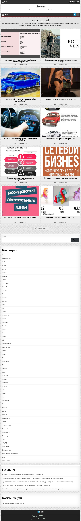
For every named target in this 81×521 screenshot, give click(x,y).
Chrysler (5, 287)
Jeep (4, 336)
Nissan (4, 368)
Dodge (4, 297)
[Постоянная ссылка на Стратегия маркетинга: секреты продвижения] (20, 161)
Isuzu (4, 329)
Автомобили (6, 429)
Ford (3, 308)
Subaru (4, 404)
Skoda (4, 393)
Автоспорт (5, 436)
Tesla (4, 411)
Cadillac (4, 276)
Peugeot (5, 375)
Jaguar (4, 333)
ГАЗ (3, 439)
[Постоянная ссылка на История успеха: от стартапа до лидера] (60, 161)
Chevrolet (5, 283)
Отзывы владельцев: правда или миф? (20, 217)
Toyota (4, 414)
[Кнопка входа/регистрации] (75, 14)
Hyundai (5, 322)
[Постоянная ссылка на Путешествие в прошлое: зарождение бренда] (60, 43)
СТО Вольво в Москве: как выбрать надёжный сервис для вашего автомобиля (26, 485)
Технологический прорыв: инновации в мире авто (20, 139)
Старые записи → (43, 228)
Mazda (4, 358)
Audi (3, 262)
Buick (4, 272)
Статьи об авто (6, 450)
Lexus (4, 350)
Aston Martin (6, 258)
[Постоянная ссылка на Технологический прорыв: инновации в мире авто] (20, 122)
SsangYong (5, 400)
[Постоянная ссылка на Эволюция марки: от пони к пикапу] (60, 201)
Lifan (3, 354)
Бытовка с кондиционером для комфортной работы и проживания (22, 474)
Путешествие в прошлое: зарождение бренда (61, 61)
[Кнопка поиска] (77, 14)
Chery (4, 280)
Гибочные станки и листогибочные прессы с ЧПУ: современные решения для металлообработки (32, 478)
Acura (4, 255)
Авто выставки (6, 425)
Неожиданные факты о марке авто (60, 138)
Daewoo (5, 294)
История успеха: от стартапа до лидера (60, 178)
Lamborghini (6, 343)
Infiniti (4, 326)
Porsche (5, 382)
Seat (3, 390)
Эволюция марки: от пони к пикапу (60, 217)
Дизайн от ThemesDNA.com (41, 519)
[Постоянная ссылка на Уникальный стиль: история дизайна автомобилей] (20, 82)
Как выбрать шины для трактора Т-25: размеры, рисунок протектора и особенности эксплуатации (32, 489)
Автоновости (6, 432)
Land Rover (6, 347)
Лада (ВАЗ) (5, 446)
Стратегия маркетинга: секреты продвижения (20, 179)
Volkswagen (6, 418)
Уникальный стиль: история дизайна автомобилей (20, 100)
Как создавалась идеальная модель (60, 99)
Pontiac (4, 379)
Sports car (5, 397)
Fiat (3, 304)
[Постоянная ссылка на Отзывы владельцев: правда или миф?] (20, 201)
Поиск (4, 236)
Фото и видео (6, 461)
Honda (4, 319)
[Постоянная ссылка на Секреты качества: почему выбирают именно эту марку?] (20, 43)
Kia (3, 340)
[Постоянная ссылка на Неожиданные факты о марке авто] (60, 122)
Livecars (41, 6)
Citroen (4, 290)
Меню (5, 2)
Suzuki (4, 407)
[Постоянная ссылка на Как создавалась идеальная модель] (60, 82)
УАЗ (3, 457)
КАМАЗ (4, 443)
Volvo (4, 421)
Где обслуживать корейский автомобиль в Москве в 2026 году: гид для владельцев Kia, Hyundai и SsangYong (37, 482)
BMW (4, 269)
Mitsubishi (5, 365)
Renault (4, 386)
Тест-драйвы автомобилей (10, 453)
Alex (15, 64)
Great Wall (5, 315)
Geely (4, 311)
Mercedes (5, 361)
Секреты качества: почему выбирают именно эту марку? (20, 61)
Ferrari (4, 301)
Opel (21, 34)
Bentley (4, 265)
